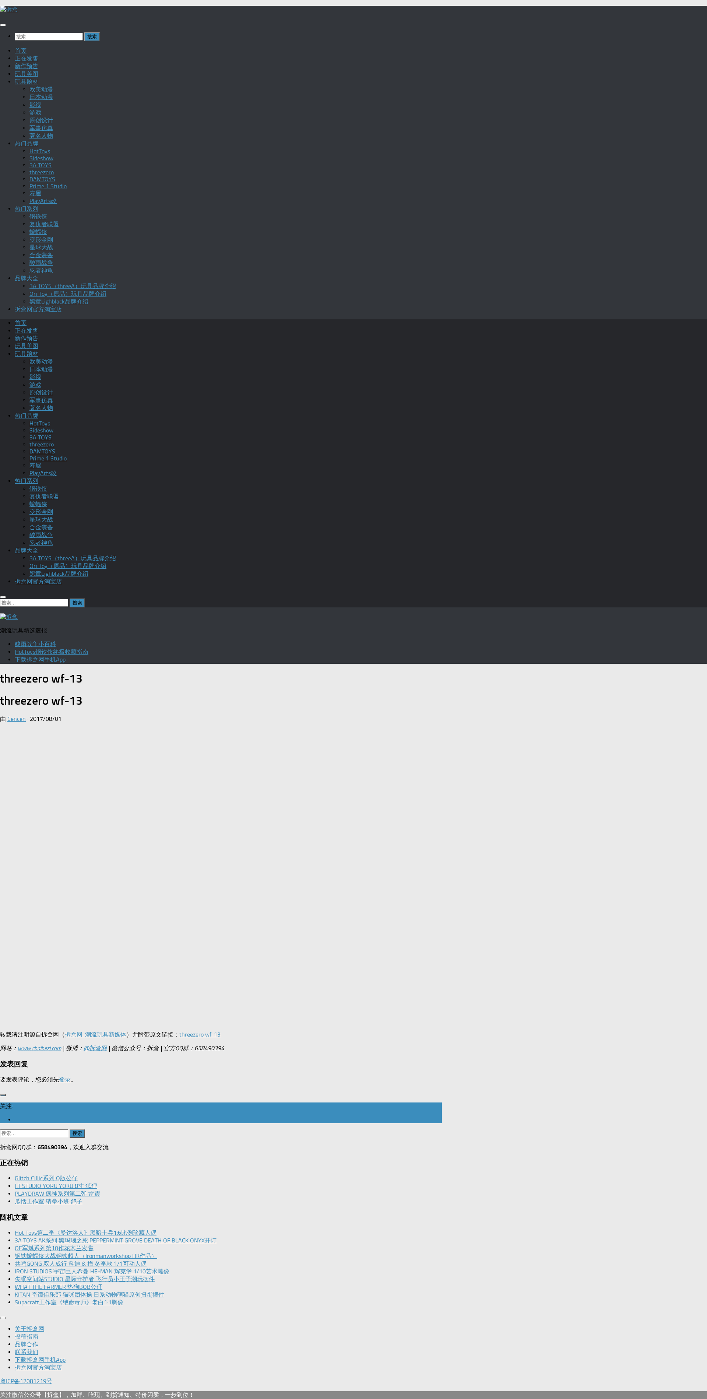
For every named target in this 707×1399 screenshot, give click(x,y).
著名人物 (41, 135)
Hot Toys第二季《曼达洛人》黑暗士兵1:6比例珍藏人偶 (85, 1232)
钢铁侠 (38, 216)
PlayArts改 (43, 200)
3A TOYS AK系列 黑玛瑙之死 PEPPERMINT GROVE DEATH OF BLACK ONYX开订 (116, 1240)
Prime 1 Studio (48, 186)
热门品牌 (26, 143)
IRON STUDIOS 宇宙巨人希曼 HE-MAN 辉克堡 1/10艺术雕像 (92, 1271)
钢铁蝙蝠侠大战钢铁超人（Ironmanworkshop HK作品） (86, 1255)
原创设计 (41, 120)
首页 (21, 50)
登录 (65, 1079)
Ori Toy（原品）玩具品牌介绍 (67, 293)
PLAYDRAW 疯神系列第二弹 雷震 (57, 1193)
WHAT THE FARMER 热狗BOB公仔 (58, 1286)
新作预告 (26, 66)
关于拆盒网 (29, 1328)
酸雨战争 (41, 262)
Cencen (16, 718)
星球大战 (41, 247)
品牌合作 (26, 1344)
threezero (41, 172)
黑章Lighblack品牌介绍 (58, 301)
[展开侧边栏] (3, 1095)
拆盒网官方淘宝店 (38, 309)
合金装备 (41, 255)
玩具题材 (26, 81)
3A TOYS (40, 165)
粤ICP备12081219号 (26, 1381)
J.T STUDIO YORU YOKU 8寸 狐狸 (56, 1185)
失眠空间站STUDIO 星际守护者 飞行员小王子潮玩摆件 (85, 1279)
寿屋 (35, 193)
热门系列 (26, 208)
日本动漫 (41, 97)
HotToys (39, 151)
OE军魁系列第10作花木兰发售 (54, 1248)
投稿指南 (26, 1336)
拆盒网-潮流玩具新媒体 (95, 1034)
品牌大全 (26, 278)
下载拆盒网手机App (40, 659)
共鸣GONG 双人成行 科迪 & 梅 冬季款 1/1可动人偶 (81, 1263)
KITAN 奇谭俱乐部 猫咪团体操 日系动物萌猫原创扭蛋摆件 (89, 1294)
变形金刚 (41, 239)
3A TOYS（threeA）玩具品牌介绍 (72, 286)
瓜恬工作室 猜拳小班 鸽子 (48, 1201)
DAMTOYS (42, 179)
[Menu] (3, 25)
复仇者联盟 (44, 224)
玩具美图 (26, 73)
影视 (35, 104)
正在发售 (26, 58)
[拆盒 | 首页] (9, 9)
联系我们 (26, 1352)
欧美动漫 (41, 89)
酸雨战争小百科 (35, 644)
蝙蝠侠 (38, 231)
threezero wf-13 (200, 1034)
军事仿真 (41, 128)
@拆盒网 (95, 1048)
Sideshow (41, 158)
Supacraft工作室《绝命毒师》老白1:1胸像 (69, 1302)
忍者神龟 (41, 270)
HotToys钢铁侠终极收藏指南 (51, 651)
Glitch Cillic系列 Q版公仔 (46, 1178)
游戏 (35, 112)
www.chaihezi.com (39, 1048)
